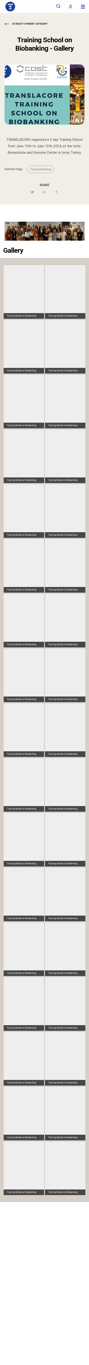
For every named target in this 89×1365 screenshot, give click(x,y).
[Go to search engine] (58, 6)
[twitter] (32, 192)
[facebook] (56, 192)
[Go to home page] (10, 6)
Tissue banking (40, 169)
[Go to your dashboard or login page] (70, 6)
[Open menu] (83, 6)
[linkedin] (44, 192)
